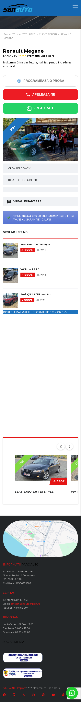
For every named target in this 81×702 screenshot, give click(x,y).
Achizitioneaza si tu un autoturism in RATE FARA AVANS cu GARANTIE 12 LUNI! (43, 217)
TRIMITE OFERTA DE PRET (24, 180)
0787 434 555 (20, 600)
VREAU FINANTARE (27, 201)
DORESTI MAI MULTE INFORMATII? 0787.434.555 (35, 312)
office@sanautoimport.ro (25, 603)
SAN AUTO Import (14, 687)
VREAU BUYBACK (19, 168)
